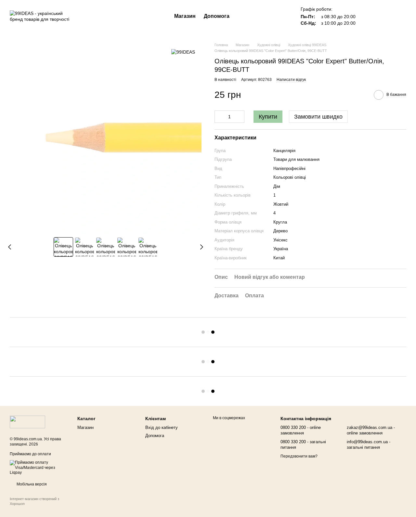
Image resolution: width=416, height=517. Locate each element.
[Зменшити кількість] (219, 117)
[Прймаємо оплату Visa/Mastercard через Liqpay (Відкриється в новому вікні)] (39, 467)
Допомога (216, 16)
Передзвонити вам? (299, 456)
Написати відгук (291, 79)
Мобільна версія (31, 484)
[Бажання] (367, 16)
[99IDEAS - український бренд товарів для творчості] (27, 422)
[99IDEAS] (183, 52)
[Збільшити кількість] (239, 117)
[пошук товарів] (241, 16)
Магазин (185, 16)
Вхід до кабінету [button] (161, 427)
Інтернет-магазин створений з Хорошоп (34, 501)
